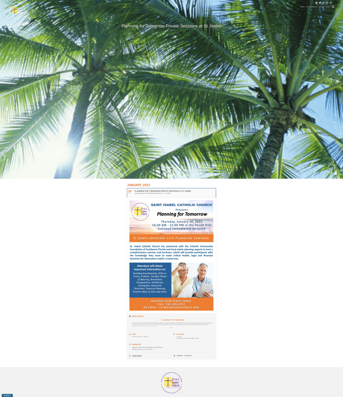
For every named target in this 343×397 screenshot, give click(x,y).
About (302, 7)
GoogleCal (188, 355)
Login (328, 7)
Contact (321, 7)
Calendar (179, 355)
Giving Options (311, 7)
